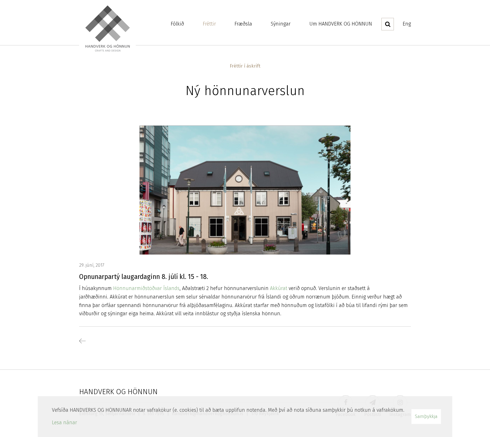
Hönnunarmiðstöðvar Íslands (146, 288)
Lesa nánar (64, 422)
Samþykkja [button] (426, 416)
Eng (407, 24)
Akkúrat (279, 288)
